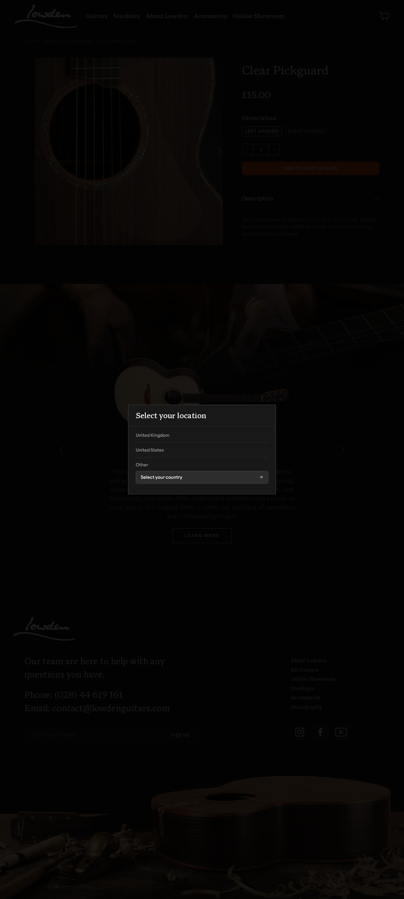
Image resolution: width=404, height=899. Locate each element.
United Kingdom (152, 436)
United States (150, 450)
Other (142, 465)
